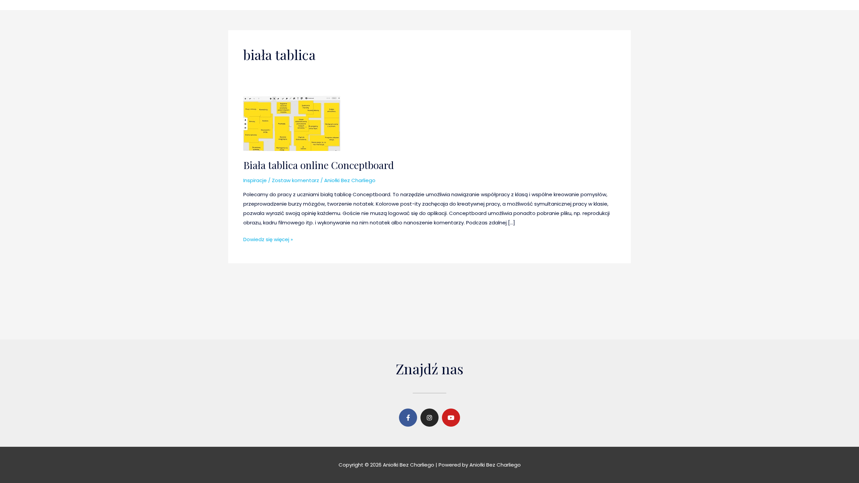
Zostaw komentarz (295, 180)
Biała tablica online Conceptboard (318, 165)
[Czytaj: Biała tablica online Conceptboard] (291, 122)
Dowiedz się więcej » (268, 239)
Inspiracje (255, 180)
